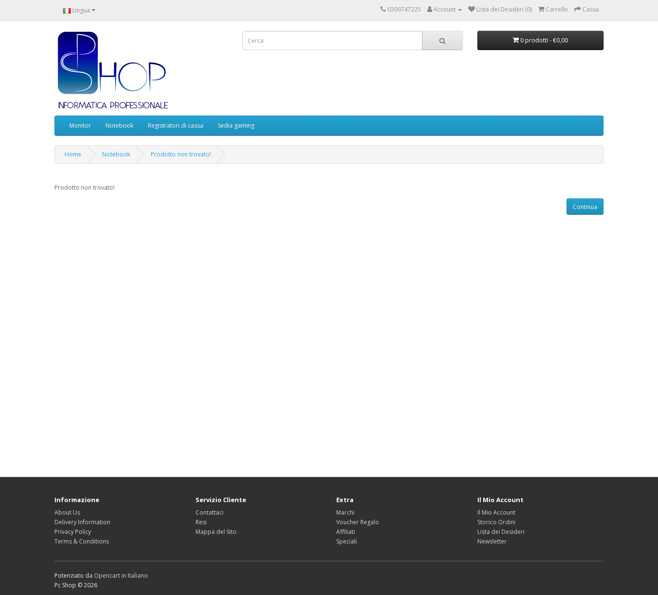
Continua (585, 207)
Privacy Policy (72, 532)
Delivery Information (82, 522)
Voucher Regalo (357, 522)
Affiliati (345, 532)
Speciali (346, 541)
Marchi (345, 512)
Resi (201, 522)
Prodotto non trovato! (181, 154)
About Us (67, 512)
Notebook (119, 125)
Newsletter (492, 541)
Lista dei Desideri (501, 532)
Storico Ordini (496, 522)
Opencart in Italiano (121, 575)
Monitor (80, 125)
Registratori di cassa (175, 125)
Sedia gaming (236, 125)
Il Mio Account (496, 512)
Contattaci (210, 512)
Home (73, 154)
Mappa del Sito (216, 532)
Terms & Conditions (81, 541)
